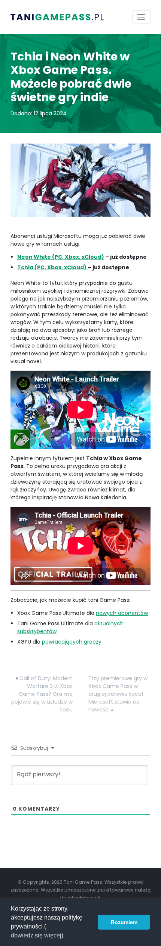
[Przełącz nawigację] (141, 16)
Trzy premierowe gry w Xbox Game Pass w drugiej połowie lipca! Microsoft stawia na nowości (118, 694)
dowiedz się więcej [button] (36, 935)
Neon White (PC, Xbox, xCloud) (60, 257)
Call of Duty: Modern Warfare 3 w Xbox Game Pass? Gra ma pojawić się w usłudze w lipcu (42, 694)
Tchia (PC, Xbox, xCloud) (52, 267)
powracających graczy (71, 641)
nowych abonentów (122, 613)
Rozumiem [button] (124, 922)
